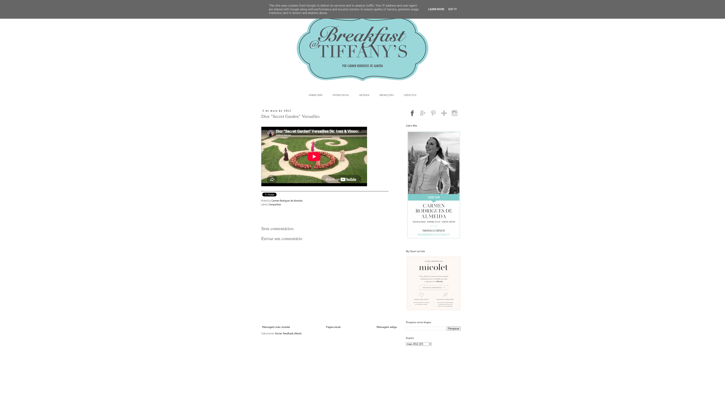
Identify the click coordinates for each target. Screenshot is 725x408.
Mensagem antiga (387, 327)
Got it (452, 9)
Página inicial (333, 327)
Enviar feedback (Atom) (288, 333)
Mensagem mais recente (276, 327)
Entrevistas (341, 95)
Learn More (436, 9)
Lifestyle (410, 95)
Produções (386, 95)
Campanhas (275, 204)
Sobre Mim (315, 95)
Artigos (364, 95)
